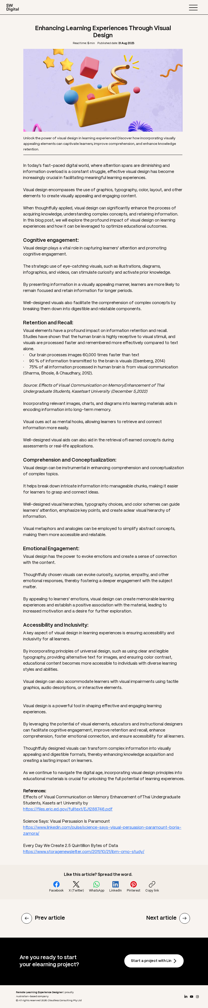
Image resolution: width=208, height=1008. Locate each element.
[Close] (26, 918)
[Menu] (193, 7)
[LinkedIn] (186, 997)
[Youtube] (192, 997)
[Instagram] (197, 997)
